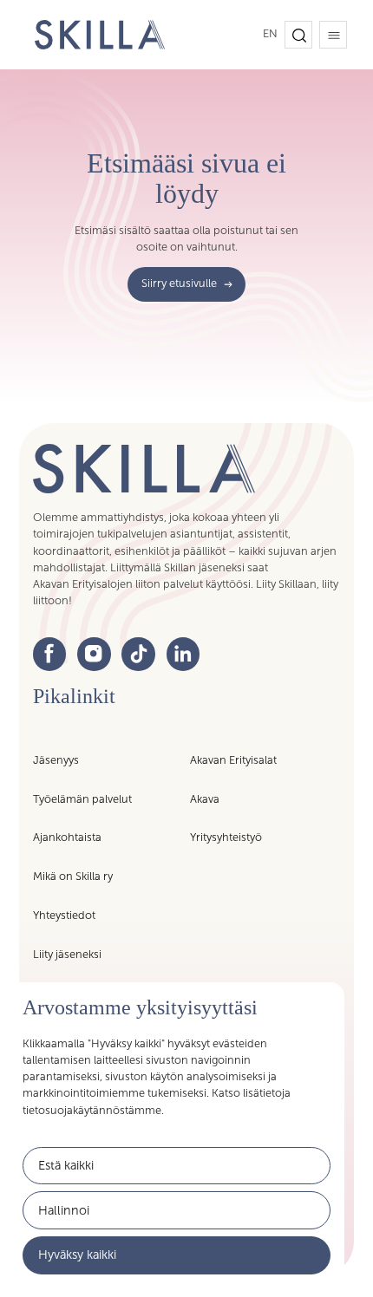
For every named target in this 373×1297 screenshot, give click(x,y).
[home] (95, 35)
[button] (298, 35)
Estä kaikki (66, 1165)
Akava (204, 799)
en (270, 34)
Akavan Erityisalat (233, 760)
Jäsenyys (56, 760)
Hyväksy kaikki (77, 1254)
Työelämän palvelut (82, 799)
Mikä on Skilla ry (73, 876)
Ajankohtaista (67, 837)
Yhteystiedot (64, 915)
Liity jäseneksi (67, 954)
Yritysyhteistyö (226, 837)
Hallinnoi (63, 1210)
